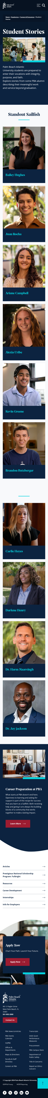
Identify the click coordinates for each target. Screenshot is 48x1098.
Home (8, 17)
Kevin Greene (15, 411)
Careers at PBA (11, 1066)
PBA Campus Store (36, 1050)
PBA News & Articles (13, 1031)
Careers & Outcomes (27, 17)
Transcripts (33, 1031)
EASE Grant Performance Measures (34, 1038)
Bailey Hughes (15, 175)
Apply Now (15, 962)
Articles (6, 866)
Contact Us (10, 1020)
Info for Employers (11, 904)
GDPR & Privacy (8, 1084)
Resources (7, 883)
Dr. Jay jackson (16, 728)
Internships (8, 897)
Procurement (34, 1045)
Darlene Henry (16, 610)
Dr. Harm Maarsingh (20, 669)
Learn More (15, 823)
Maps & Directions (12, 1054)
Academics (15, 17)
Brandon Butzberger (20, 470)
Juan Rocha (13, 234)
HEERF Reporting (22, 1084)
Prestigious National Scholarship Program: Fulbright (18, 875)
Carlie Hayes (14, 551)
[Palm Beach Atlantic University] (12, 997)
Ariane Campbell (17, 293)
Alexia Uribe (14, 352)
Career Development (12, 890)
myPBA (8, 1043)
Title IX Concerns (35, 1062)
